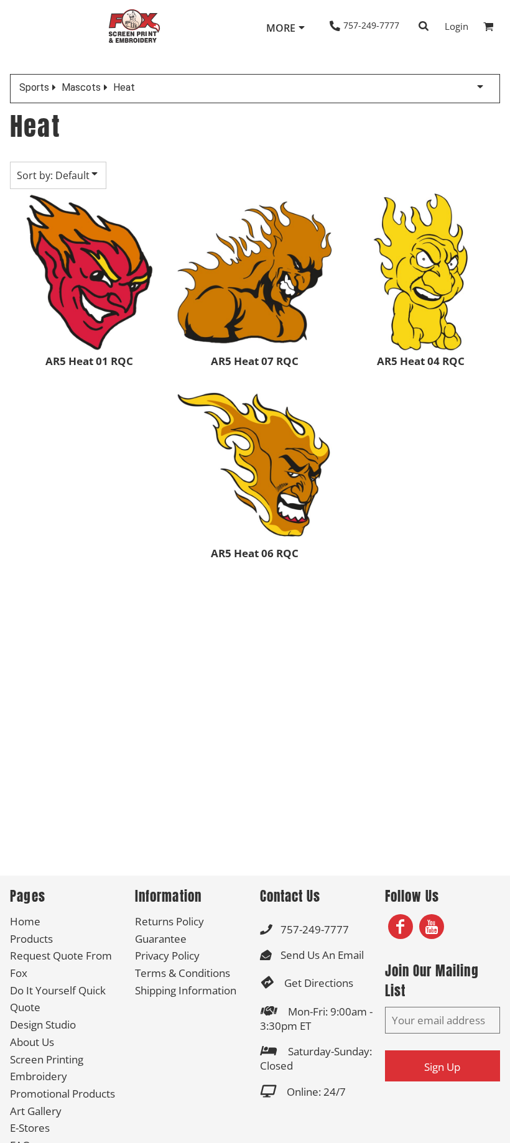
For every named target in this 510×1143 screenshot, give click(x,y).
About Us (32, 1042)
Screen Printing (46, 1059)
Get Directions (318, 983)
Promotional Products (62, 1093)
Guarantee (161, 939)
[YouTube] (431, 926)
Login (456, 26)
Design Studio (43, 1024)
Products (31, 939)
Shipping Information (185, 990)
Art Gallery (36, 1111)
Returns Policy (169, 921)
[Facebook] (400, 926)
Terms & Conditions (182, 973)
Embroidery (38, 1076)
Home (25, 921)
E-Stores (30, 1128)
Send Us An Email (322, 955)
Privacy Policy (167, 955)
